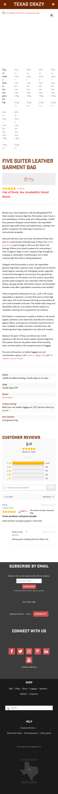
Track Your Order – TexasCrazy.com (22, 733)
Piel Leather (7, 397)
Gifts (11, 688)
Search (51, 487)
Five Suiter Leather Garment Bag (42, 511)
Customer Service (17, 614)
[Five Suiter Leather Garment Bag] (23, 512)
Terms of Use (45, 733)
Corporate (34, 693)
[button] (52, 15)
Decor (25, 688)
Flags (17, 688)
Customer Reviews (29, 667)
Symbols (43, 688)
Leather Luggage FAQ (36, 355)
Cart (28, 614)
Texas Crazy (29, 4)
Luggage (33, 688)
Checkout (40, 614)
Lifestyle (23, 693)
